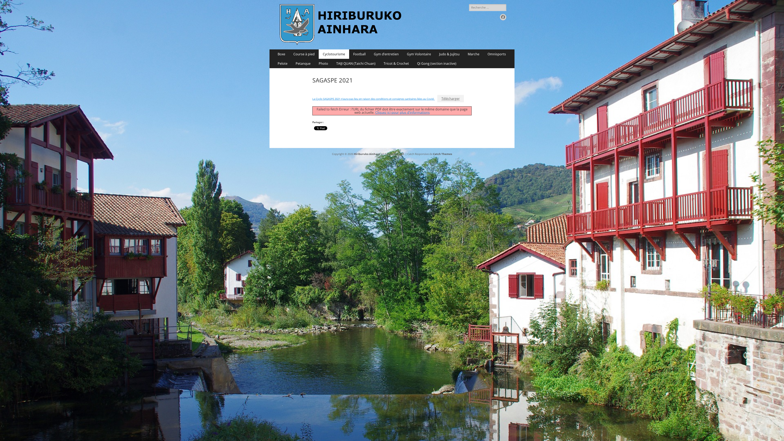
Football (359, 54)
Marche (473, 54)
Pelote (282, 63)
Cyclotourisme (334, 54)
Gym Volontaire (419, 54)
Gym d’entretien (386, 54)
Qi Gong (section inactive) (436, 63)
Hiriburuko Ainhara (367, 154)
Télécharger (450, 98)
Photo (323, 63)
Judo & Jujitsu (449, 54)
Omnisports (497, 54)
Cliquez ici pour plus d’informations (402, 112)
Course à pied (304, 54)
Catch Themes (442, 154)
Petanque (303, 63)
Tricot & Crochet (396, 63)
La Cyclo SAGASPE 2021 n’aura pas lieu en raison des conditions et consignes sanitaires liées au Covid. (373, 99)
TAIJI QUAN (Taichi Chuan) (355, 63)
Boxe (281, 54)
